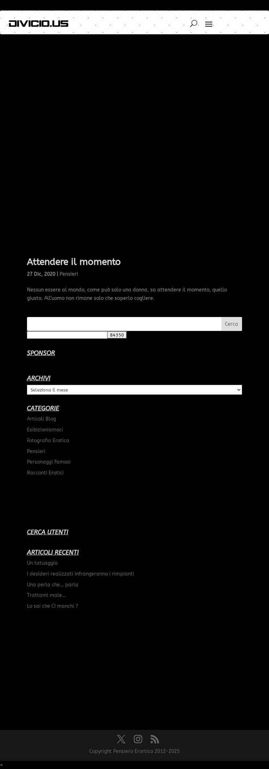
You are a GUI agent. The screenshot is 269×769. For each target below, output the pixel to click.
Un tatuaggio (42, 563)
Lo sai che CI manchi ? (52, 606)
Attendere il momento (74, 261)
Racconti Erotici (45, 473)
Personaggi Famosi (49, 462)
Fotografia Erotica (48, 441)
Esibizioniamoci (45, 430)
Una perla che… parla (52, 585)
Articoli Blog (41, 419)
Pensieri (69, 274)
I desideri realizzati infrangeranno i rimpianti (80, 574)
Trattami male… (46, 595)
